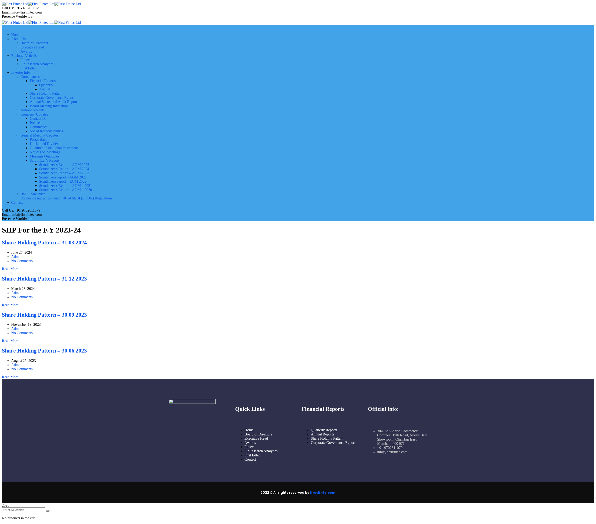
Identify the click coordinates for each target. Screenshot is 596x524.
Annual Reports (322, 434)
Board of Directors (258, 434)
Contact (250, 459)
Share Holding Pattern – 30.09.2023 (44, 315)
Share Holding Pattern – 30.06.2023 (44, 351)
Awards (250, 443)
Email (6, 12)
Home (249, 430)
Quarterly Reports (324, 430)
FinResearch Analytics (261, 451)
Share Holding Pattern (327, 438)
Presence (8, 16)
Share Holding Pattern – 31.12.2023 (44, 279)
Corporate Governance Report (333, 443)
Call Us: (8, 8)
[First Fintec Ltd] (15, 4)
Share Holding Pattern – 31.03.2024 (44, 243)
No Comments (22, 261)
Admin (16, 257)
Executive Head (256, 438)
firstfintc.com (322, 492)
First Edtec (252, 455)
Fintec (249, 447)
